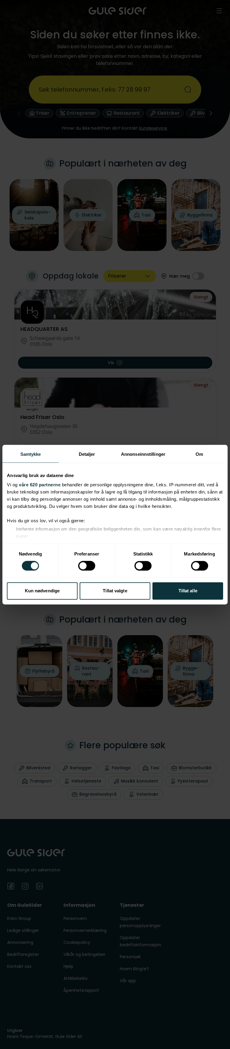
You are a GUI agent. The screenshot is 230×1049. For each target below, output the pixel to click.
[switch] (86, 566)
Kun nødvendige (42, 590)
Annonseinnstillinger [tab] (143, 454)
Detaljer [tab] (87, 454)
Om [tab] (199, 454)
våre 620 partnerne (39, 484)
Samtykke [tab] (30, 454)
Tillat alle (187, 590)
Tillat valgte (115, 590)
